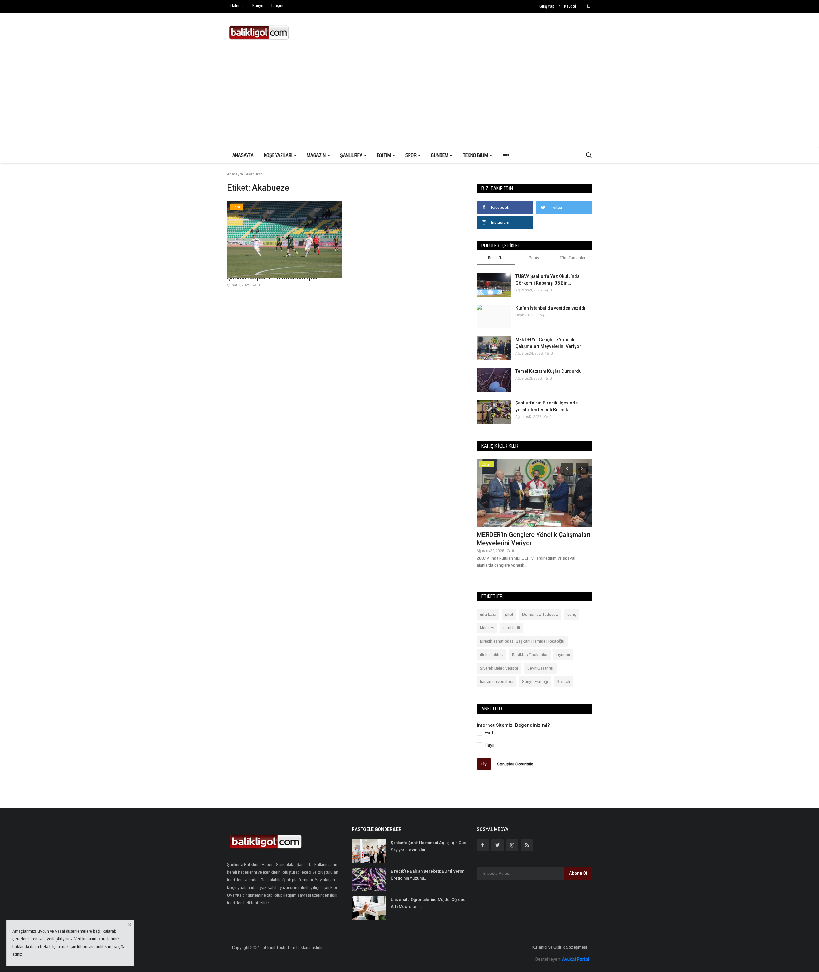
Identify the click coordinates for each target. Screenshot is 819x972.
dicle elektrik (491, 655)
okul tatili (511, 628)
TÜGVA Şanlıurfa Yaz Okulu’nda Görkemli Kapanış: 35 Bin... (547, 280)
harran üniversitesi (496, 682)
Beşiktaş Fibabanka (529, 655)
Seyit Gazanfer (540, 668)
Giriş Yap (546, 6)
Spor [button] (411, 155)
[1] (588, 6)
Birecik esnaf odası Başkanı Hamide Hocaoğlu (522, 641)
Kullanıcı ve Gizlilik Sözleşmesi (559, 947)
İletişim (277, 6)
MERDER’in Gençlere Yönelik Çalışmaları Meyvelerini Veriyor (548, 343)
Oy (484, 764)
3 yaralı (563, 682)
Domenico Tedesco (540, 614)
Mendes (487, 628)
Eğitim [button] (384, 155)
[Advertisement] (409, 99)
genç (571, 614)
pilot (509, 614)
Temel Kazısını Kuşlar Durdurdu (548, 371)
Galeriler (237, 6)
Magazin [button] (317, 155)
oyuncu (563, 655)
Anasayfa (243, 155)
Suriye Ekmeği (535, 682)
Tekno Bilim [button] (476, 155)
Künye (257, 6)
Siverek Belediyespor (499, 668)
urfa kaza (488, 614)
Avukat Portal (575, 959)
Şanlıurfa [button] (351, 155)
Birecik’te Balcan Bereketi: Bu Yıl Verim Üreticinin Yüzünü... (427, 875)
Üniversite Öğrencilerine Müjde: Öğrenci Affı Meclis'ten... (428, 903)
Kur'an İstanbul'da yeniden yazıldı (550, 307)
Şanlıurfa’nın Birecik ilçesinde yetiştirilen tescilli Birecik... (546, 406)
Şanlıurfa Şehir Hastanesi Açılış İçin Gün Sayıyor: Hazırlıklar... (428, 846)
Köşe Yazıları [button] (278, 155)
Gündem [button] (440, 155)
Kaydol (570, 6)
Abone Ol (578, 873)
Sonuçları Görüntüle (515, 764)
